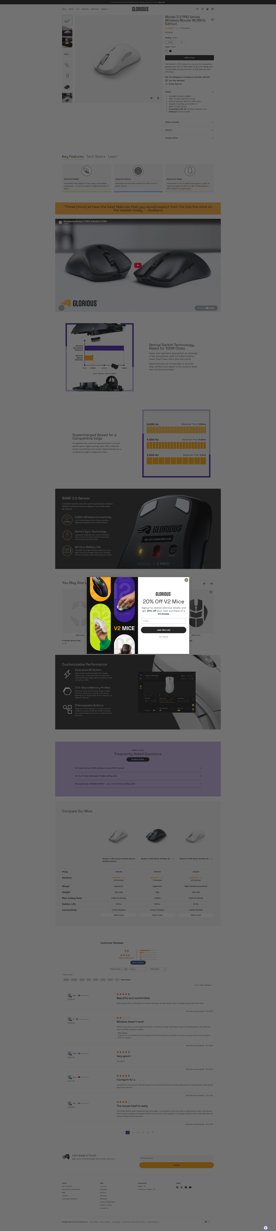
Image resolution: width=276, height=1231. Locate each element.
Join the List (163, 630)
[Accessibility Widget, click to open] (266, 1228)
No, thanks (163, 637)
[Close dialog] (186, 580)
